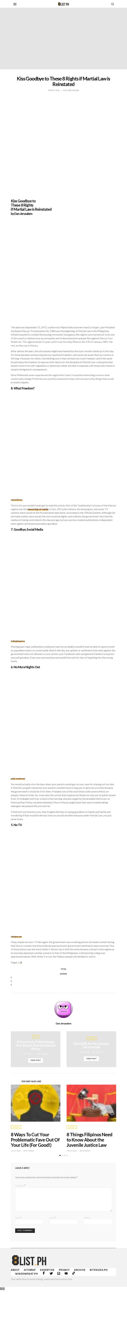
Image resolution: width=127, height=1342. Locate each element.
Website (87, 1218)
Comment (19, 1186)
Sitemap (30, 1269)
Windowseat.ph (26, 1273)
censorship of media (37, 509)
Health (91, 1038)
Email (52, 1217)
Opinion (16, 1127)
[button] (60, 1155)
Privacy (64, 1269)
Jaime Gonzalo (41, 1054)
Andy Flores (28, 1151)
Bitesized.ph (99, 1269)
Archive (79, 1269)
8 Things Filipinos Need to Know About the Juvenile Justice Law (89, 1140)
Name (18, 1217)
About (15, 1269)
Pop (35, 1037)
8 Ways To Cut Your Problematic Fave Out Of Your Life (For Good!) (35, 1140)
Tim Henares (84, 1151)
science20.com (16, 500)
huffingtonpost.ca (18, 641)
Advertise (47, 1269)
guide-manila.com (18, 778)
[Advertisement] (63, 1312)
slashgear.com (16, 936)
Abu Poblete (97, 1052)
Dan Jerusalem (63, 1023)
